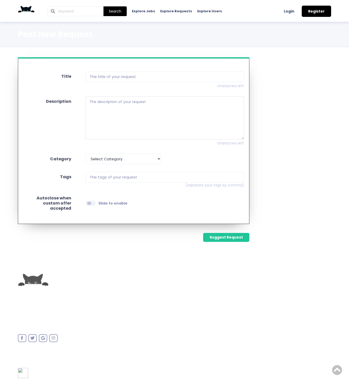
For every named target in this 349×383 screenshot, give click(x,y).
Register (316, 11)
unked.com (42, 304)
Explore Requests (176, 11)
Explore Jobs (143, 11)
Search (115, 11)
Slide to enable (112, 203)
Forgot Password (128, 301)
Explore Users (209, 11)
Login (289, 11)
